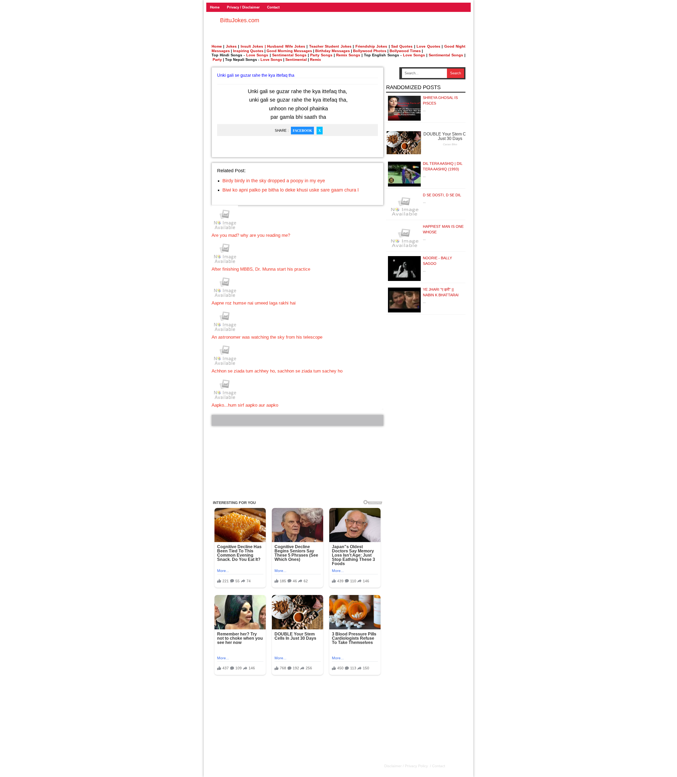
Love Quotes (428, 46)
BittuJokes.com (239, 20)
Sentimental (296, 59)
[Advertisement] (297, 463)
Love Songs (257, 55)
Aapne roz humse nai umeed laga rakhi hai (254, 303)
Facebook (302, 131)
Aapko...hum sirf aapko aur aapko (245, 405)
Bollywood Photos (369, 51)
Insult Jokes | (253, 46)
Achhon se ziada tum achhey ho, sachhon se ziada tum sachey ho (277, 371)
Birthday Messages (332, 51)
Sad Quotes (402, 46)
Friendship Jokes (371, 46)
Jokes (231, 46)
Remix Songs (348, 55)
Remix (315, 59)
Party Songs (321, 55)
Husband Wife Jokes (287, 46)
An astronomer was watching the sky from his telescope (267, 337)
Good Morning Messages (289, 51)
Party (217, 59)
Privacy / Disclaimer (243, 7)
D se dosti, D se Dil (442, 195)
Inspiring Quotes (248, 51)
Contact (273, 7)
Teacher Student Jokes (330, 46)
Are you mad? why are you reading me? (251, 235)
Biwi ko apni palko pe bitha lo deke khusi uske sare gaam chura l (290, 190)
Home (214, 7)
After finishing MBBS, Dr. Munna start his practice (261, 269)
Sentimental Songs (289, 55)
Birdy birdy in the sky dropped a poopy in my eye (273, 180)
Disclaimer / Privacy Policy (406, 766)
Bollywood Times (405, 51)
